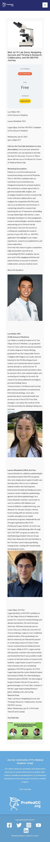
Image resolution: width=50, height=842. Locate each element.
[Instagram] (28, 825)
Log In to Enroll (25, 101)
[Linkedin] (26, 830)
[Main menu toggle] (45, 5)
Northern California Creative (29, 836)
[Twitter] (19, 825)
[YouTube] (38, 825)
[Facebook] (9, 825)
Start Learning (25, 789)
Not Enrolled (25, 73)
